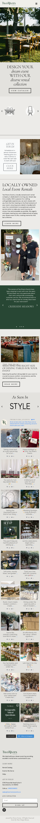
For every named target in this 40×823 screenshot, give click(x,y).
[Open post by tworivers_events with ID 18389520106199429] (29, 438)
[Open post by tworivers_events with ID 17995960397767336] (10, 560)
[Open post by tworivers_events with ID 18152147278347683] (10, 621)
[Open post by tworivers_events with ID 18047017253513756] (29, 621)
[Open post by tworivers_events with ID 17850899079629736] (10, 438)
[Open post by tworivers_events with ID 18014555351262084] (29, 712)
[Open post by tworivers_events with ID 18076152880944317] (10, 499)
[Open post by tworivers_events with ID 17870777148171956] (29, 651)
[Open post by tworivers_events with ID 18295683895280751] (29, 499)
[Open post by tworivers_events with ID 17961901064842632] (10, 529)
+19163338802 (12, 788)
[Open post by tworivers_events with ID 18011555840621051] (10, 682)
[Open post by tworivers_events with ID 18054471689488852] (29, 560)
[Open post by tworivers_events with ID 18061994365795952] (29, 529)
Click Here (10, 167)
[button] (36, 3)
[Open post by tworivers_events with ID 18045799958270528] (29, 590)
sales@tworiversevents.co (11, 792)
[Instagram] (4, 810)
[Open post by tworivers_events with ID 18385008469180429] (29, 468)
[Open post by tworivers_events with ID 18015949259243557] (29, 682)
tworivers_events (10, 430)
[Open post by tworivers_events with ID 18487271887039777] (10, 590)
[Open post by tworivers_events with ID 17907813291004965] (10, 712)
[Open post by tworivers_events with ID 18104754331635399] (10, 468)
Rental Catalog (7, 768)
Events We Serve (8, 771)
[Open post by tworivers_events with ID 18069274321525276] (10, 651)
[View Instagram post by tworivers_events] (17, 445)
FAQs (4, 774)
